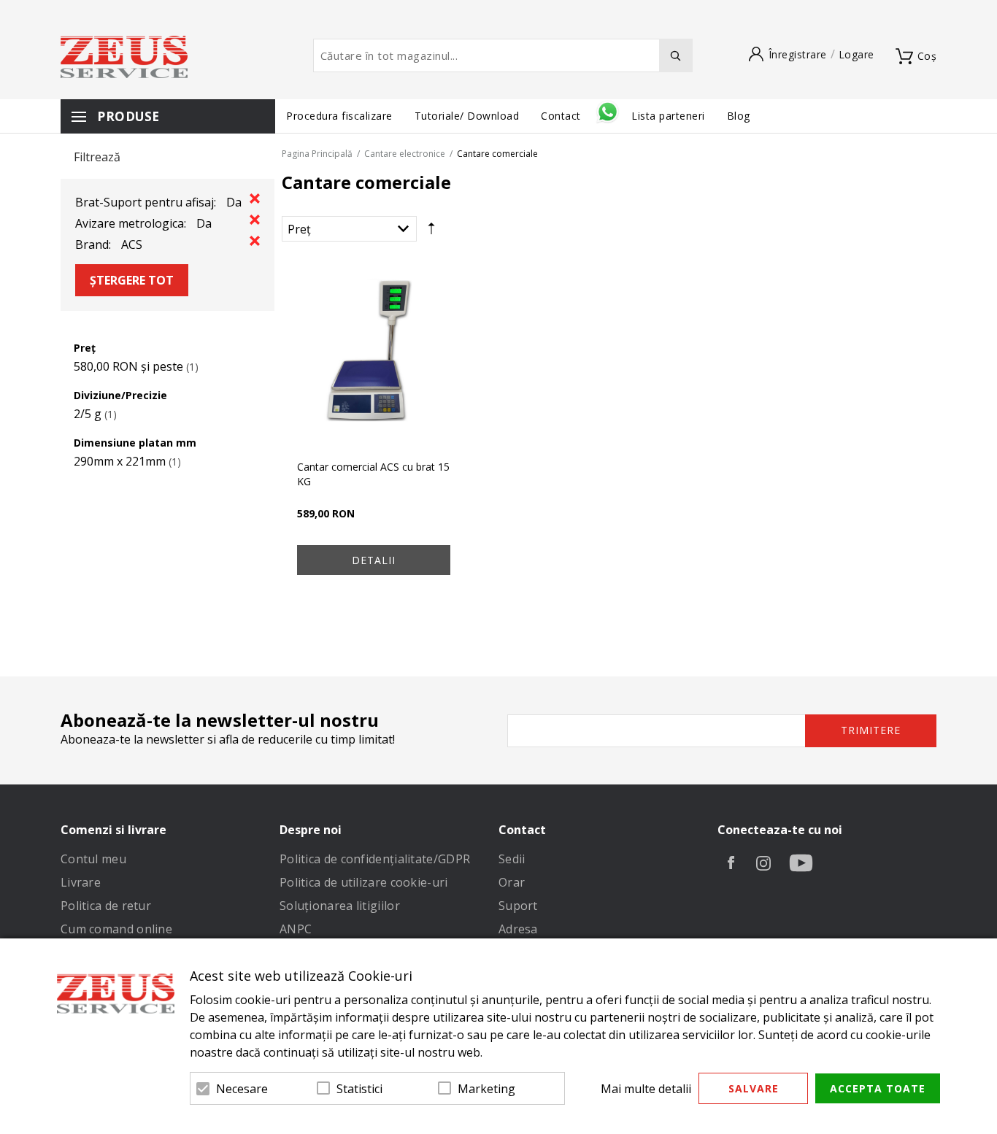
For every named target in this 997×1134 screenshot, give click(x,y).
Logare (856, 54)
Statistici (359, 1089)
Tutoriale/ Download (467, 116)
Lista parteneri (668, 116)
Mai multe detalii (646, 1089)
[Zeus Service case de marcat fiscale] (124, 57)
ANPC (296, 929)
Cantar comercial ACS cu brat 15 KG (373, 474)
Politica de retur (106, 906)
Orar (511, 882)
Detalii (374, 560)
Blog (738, 116)
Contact (562, 116)
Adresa (518, 929)
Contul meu (93, 859)
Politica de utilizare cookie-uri (364, 882)
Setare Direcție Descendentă (431, 232)
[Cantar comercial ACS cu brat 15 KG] (373, 355)
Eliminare (255, 198)
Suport (518, 906)
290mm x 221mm (120, 461)
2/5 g (87, 414)
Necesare (242, 1089)
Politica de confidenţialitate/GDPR (375, 859)
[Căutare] (676, 55)
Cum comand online (116, 929)
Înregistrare (798, 54)
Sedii (512, 859)
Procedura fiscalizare (339, 116)
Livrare (81, 882)
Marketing (486, 1089)
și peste (128, 366)
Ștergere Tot (132, 280)
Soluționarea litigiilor (340, 906)
